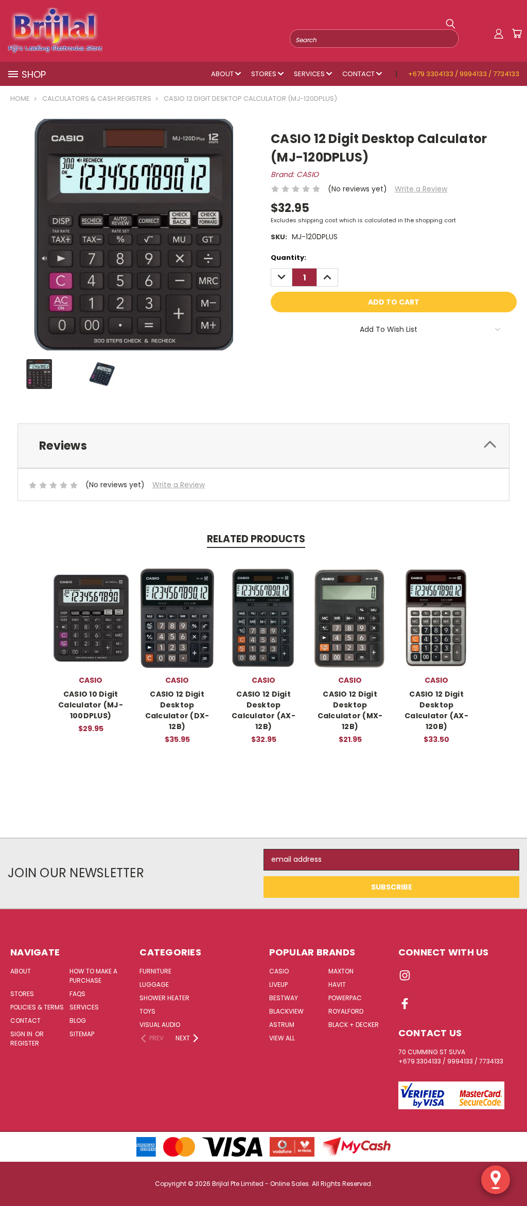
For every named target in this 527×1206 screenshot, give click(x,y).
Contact (359, 74)
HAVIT (337, 984)
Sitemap (81, 1034)
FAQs (77, 993)
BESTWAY (283, 998)
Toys (147, 1011)
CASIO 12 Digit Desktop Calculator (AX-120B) (436, 710)
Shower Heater (164, 998)
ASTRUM (281, 1024)
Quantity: (288, 257)
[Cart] (517, 33)
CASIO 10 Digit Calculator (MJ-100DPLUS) (90, 705)
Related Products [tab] (256, 539)
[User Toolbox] (499, 33)
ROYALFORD (345, 1011)
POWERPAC (345, 998)
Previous (511, 1173)
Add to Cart (91, 626)
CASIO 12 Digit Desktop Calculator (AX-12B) (263, 710)
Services (310, 74)
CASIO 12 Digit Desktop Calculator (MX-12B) (350, 710)
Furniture (155, 971)
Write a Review (421, 189)
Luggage (154, 984)
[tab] (263, 445)
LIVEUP (278, 984)
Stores (264, 74)
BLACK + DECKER (353, 1024)
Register (24, 1043)
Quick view (91, 607)
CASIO (279, 971)
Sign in (22, 1034)
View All (282, 1038)
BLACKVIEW (286, 1011)
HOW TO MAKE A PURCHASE (93, 976)
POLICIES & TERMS (37, 1007)
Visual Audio (159, 1024)
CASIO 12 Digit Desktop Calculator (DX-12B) (177, 710)
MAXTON (341, 971)
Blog (77, 1020)
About (223, 74)
